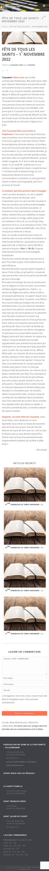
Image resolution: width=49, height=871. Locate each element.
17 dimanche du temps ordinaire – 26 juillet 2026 (25, 633)
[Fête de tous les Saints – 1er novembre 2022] (24, 38)
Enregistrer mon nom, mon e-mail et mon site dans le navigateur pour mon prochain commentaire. (24, 699)
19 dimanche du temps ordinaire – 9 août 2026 (25, 547)
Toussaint (7, 77)
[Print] (14, 70)
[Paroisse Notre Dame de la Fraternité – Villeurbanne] (10, 5)
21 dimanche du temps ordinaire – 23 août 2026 (25, 504)
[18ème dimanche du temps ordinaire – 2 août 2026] (25, 571)
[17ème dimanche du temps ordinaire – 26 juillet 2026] (25, 614)
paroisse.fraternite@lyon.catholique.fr (22, 762)
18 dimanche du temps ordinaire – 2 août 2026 (25, 590)
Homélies (31, 65)
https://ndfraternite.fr (15, 765)
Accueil (5, 27)
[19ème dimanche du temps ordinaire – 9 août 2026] (25, 527)
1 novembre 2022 (16, 65)
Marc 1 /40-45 (27, 248)
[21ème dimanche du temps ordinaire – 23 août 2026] (25, 484)
